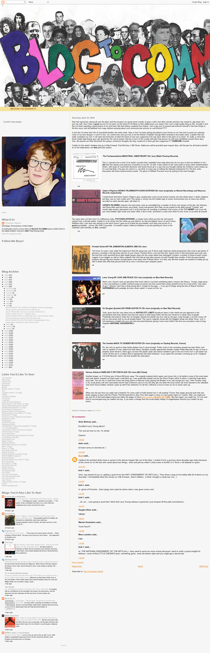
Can (3, 391)
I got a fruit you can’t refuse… (15, 533)
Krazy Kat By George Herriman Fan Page (18, 435)
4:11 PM (81, 506)
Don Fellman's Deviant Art (12, 409)
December (10, 288)
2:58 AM (81, 519)
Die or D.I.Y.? (10, 598)
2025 (6, 277)
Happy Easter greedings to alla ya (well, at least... (23, 322)
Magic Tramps (7, 441)
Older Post (203, 566)
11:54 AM (81, 452)
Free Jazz (9, 542)
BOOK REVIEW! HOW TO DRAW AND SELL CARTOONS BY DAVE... (30, 316)
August (8, 297)
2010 (6, 353)
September (10, 295)
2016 (6, 340)
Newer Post (77, 566)
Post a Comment (78, 562)
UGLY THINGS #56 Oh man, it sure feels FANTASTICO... (26, 312)
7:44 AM (81, 531)
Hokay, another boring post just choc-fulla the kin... (23, 310)
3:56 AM (97, 410)
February (9, 326)
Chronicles (6, 398)
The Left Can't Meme (10, 474)
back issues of (156, 397)
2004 (6, 367)
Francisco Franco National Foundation (17, 417)
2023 (6, 282)
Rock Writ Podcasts (9, 465)
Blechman (6, 385)
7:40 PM (81, 558)
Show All (63, 645)
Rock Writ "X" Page (9, 463)
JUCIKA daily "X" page (10, 432)
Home (140, 566)
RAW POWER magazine (11, 456)
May (8, 303)
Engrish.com (10, 531)
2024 (6, 280)
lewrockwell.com (8, 439)
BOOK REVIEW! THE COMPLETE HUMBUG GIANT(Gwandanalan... (30, 307)
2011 (6, 351)
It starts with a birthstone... (15, 497)
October (9, 293)
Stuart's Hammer (8, 469)
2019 (6, 333)
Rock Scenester (8, 461)
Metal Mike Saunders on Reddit (14, 445)
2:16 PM (81, 481)
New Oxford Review (9, 450)
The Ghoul (6, 472)
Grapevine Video (8, 419)
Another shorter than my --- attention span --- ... (22, 314)
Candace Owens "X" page (12, 393)
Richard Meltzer (8, 458)
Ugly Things (6, 480)
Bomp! (4, 387)
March (8, 324)
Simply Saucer (7, 467)
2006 (6, 363)
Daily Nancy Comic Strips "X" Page (15, 404)
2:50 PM (81, 494)
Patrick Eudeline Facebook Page (14, 454)
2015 (6, 342)
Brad (80, 456)
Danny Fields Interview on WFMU (15, 406)
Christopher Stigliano (13, 223)
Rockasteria (10, 514)
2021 (6, 286)
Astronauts (6, 383)
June (8, 301)
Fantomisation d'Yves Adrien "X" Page (16, 413)
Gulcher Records (8, 422)
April (8, 305)
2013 (6, 347)
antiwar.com (6, 381)
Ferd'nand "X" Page (9, 415)
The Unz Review (8, 478)
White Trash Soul (11, 616)
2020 (6, 331)
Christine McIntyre (9, 396)
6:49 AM (81, 440)
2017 (6, 338)
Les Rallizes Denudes (10, 437)
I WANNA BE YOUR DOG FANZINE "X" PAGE (19, 426)
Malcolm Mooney (8, 443)
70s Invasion (7, 378)
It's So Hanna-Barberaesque (16, 573)
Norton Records (8, 452)
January (9, 328)
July (7, 299)
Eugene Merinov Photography (13, 411)
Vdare (4, 484)
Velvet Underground (9, 485)
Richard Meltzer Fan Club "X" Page (15, 459)
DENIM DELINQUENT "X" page (14, 407)
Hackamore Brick (8, 424)
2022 (6, 284)
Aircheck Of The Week (13, 635)
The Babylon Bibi (8, 471)
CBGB (4, 394)
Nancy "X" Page (8, 448)
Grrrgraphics (7, 420)
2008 (6, 358)
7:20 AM (81, 543)
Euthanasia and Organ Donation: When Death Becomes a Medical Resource (31, 562)
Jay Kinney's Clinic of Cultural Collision (17, 430)
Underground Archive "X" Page (14, 482)
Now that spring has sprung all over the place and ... (24, 318)
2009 (6, 356)
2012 (6, 349)
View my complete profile (11, 234)
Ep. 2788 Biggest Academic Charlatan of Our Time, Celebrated (26, 589)
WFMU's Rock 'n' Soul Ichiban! (17, 633)
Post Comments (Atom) (93, 571)
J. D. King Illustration (10, 428)
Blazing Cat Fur (11, 560)
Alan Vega (6, 380)
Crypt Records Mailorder (11, 402)
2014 (6, 344)
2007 (6, 360)
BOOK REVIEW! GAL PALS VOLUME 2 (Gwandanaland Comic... (28, 320)
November (10, 291)
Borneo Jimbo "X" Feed (11, 389)
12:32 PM (81, 467)
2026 (6, 275)
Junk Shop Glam (8, 433)
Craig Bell (6, 400)
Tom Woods (9, 587)
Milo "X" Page (7, 446)
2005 (6, 365)
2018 (6, 335)
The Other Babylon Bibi (11, 476)
